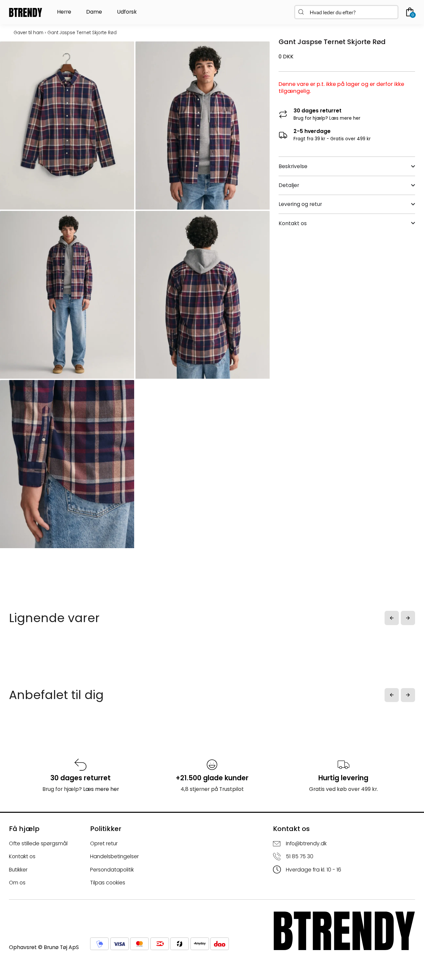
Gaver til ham (28, 33)
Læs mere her (344, 118)
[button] (392, 618)
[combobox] (346, 12)
